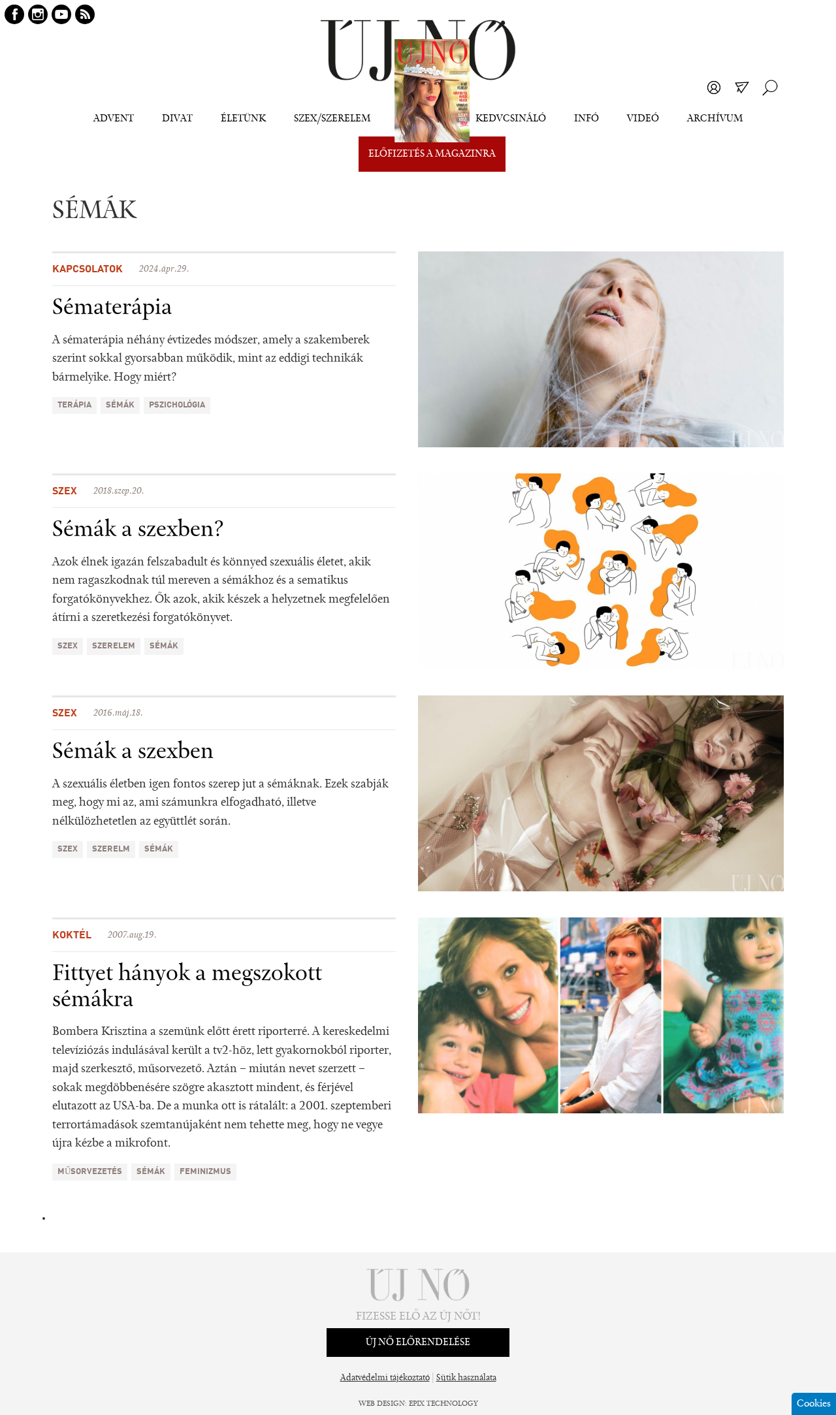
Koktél (71, 935)
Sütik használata (466, 1378)
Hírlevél (742, 87)
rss (85, 14)
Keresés (770, 87)
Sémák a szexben (133, 752)
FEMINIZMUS (205, 1172)
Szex (64, 491)
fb (14, 14)
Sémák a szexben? (138, 530)
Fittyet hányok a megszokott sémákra (187, 987)
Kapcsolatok (87, 269)
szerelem (113, 646)
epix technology (443, 1404)
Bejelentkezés (714, 87)
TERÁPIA (74, 405)
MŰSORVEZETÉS (89, 1172)
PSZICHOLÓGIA (177, 405)
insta (38, 14)
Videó (643, 119)
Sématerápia (112, 308)
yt (61, 14)
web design (382, 1404)
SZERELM (111, 849)
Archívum (715, 119)
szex (67, 646)
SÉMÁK (120, 405)
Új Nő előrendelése (418, 1342)
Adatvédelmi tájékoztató (385, 1378)
